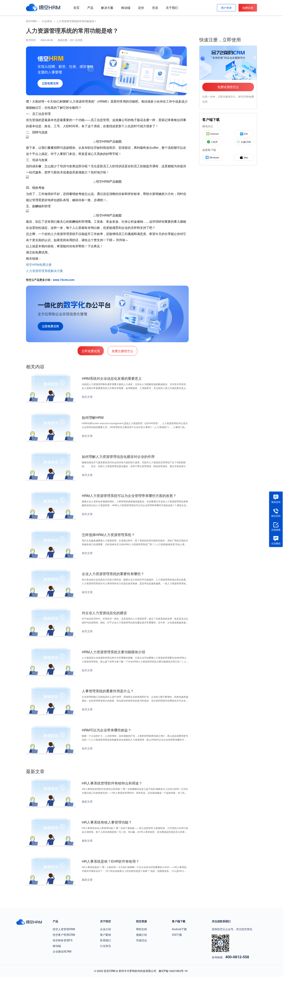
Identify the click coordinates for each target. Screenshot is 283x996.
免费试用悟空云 (228, 87)
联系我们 (105, 940)
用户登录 (226, 8)
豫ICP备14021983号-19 (173, 971)
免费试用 (247, 8)
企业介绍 (105, 929)
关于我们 (172, 7)
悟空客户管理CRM (64, 935)
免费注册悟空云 (122, 351)
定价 (141, 7)
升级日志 (141, 940)
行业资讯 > (49, 21)
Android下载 (179, 929)
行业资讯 (105, 946)
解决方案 (107, 7)
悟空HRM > (33, 21)
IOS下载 (177, 935)
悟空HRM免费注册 (39, 264)
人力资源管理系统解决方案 (44, 270)
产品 (90, 7)
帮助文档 (141, 929)
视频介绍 (141, 935)
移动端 (125, 7)
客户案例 (105, 935)
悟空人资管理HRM (64, 929)
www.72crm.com (63, 280)
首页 (76, 7)
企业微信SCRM (62, 951)
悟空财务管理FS (62, 940)
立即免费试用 (90, 351)
